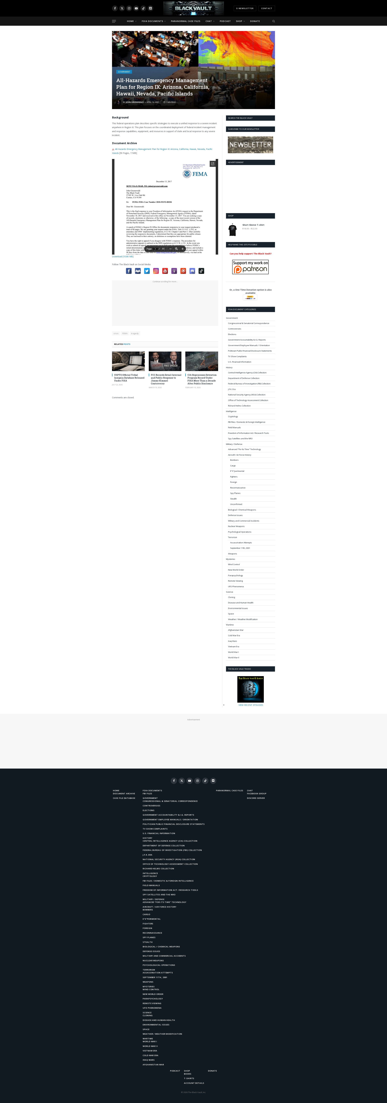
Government (124, 71)
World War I (233, 652)
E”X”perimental (152, 919)
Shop (239, 21)
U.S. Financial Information (239, 361)
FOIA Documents (152, 21)
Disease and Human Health (240, 602)
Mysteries (230, 559)
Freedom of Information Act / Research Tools (248, 433)
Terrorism (232, 537)
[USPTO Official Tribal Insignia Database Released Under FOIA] (128, 361)
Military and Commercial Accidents (243, 520)
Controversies (234, 328)
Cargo (233, 465)
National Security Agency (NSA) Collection (246, 394)
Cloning (231, 597)
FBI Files (147, 793)
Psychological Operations (239, 531)
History (229, 367)
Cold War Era (234, 635)
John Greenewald (135, 102)
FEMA (124, 333)
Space (231, 613)
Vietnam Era (233, 646)
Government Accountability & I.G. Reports (247, 339)
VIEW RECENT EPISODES (251, 705)
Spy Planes (235, 493)
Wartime (230, 624)
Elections (232, 334)
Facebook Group (257, 793)
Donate (255, 21)
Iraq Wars (232, 641)
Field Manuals (234, 427)
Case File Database (124, 798)
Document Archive (124, 793)
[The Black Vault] (193, 8)
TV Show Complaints (237, 356)
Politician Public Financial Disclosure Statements (250, 350)
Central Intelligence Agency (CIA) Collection (247, 372)
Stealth (233, 498)
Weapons (232, 553)
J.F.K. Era (232, 389)
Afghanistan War (236, 630)
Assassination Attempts (241, 542)
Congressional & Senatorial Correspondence (248, 323)
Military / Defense (234, 444)
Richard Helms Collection (239, 405)
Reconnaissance (238, 487)
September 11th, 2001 (240, 548)
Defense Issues (235, 515)
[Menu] (114, 21)
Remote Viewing (235, 580)
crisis (116, 333)
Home (130, 21)
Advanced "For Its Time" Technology (244, 449)
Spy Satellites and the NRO (240, 438)
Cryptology (233, 416)
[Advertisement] (165, 305)
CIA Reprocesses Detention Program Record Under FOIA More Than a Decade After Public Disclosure (202, 379)
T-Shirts (189, 1078)
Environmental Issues (238, 608)
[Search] (273, 21)
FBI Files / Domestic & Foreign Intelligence (246, 422)
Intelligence (231, 411)
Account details (194, 1083)
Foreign (233, 482)
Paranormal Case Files (185, 21)
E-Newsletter (245, 8)
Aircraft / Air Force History (239, 454)
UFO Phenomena (236, 586)
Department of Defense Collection (243, 378)
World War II (233, 657)
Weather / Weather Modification (243, 619)
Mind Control (234, 564)
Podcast (225, 21)
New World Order (236, 569)
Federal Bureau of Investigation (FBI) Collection (249, 383)
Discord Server (256, 798)
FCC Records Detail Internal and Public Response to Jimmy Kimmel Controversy (166, 379)
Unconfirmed (236, 504)
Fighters (233, 476)
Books (187, 1073)
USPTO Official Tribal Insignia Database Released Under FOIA (129, 377)
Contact (266, 8)
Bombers (234, 460)
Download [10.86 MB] (122, 256)
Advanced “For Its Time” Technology (164, 902)
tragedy (135, 333)
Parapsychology (235, 575)
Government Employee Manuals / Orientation (249, 345)
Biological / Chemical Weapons (242, 509)
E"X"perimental (237, 471)
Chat (209, 21)
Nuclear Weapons (236, 526)
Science (229, 592)
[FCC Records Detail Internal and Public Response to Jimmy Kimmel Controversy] (165, 361)
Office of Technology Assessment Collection (248, 400)
